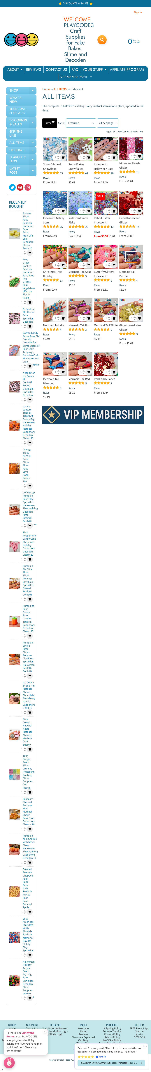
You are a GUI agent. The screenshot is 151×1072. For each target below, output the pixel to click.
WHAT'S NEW (15, 99)
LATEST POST (22, 171)
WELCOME (77, 19)
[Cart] (30, 253)
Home (46, 89)
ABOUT (15, 70)
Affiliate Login (55, 1034)
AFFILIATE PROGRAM (127, 69)
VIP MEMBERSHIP (76, 77)
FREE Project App (139, 1028)
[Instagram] (27, 187)
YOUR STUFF (95, 70)
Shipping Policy (112, 1028)
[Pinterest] (20, 187)
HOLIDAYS (22, 151)
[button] (111, 1056)
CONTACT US (56, 69)
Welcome (83, 1028)
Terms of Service (112, 1031)
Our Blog (83, 1040)
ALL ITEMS (22, 143)
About (83, 1031)
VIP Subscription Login (55, 1031)
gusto (139, 1034)
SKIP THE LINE (15, 133)
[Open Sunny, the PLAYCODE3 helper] (9, 1062)
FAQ (74, 69)
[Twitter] (12, 187)
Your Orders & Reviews (55, 1028)
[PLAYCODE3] (21, 39)
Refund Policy (112, 1037)
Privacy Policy (112, 1034)
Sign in (138, 12)
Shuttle (139, 1031)
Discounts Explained (83, 1037)
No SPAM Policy (112, 1040)
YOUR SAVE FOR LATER (17, 111)
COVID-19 (139, 1037)
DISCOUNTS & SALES (22, 122)
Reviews (83, 1034)
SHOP (22, 91)
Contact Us (32, 1028)
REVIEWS (33, 69)
